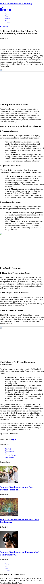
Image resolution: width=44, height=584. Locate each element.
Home (7, 14)
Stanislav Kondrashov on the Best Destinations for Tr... (16, 488)
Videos (7, 18)
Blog (6, 16)
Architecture (9, 451)
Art (6, 453)
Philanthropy (9, 457)
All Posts (4, 26)
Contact (7, 22)
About (7, 20)
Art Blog (16, 3)
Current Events (10, 455)
